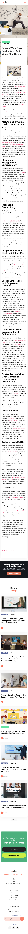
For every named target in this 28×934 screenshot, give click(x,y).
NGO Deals (14, 897)
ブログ (14, 904)
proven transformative (16, 497)
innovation (16, 393)
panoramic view (13, 420)
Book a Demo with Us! (8, 551)
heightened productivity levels (10, 221)
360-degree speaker (19, 428)
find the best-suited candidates (11, 271)
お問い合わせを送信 (14, 906)
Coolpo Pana (12, 418)
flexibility (22, 172)
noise (11, 479)
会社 (14, 879)
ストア (14, 888)
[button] (25, 2)
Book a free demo (14, 573)
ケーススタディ (14, 890)
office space (17, 344)
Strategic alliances (14, 900)
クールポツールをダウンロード (14, 883)
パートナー (14, 892)
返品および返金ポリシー (14, 911)
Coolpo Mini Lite (12, 451)
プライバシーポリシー (14, 909)
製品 (14, 881)
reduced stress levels (8, 142)
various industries (20, 86)
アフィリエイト (14, 895)
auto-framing (15, 477)
